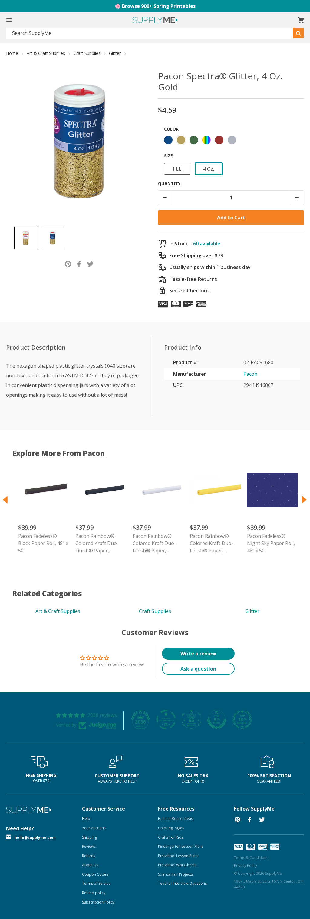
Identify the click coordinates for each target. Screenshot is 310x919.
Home (12, 53)
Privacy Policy (245, 865)
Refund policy (93, 892)
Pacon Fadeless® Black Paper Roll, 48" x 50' (43, 543)
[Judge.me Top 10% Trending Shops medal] (242, 719)
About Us (90, 864)
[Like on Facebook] (79, 263)
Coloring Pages (171, 828)
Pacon (250, 374)
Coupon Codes (95, 874)
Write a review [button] (198, 653)
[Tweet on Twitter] (90, 263)
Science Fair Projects (175, 874)
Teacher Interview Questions (182, 883)
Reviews (89, 846)
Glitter (115, 53)
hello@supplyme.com (35, 837)
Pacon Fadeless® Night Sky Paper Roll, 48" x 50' (271, 543)
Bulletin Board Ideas (175, 818)
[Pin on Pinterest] (68, 263)
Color (171, 129)
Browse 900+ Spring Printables (159, 6)
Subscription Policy (98, 902)
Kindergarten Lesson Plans (180, 846)
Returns (88, 855)
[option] (25, 238)
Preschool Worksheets (177, 864)
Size (168, 155)
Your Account (93, 828)
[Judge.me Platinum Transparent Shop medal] (166, 719)
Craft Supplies (87, 53)
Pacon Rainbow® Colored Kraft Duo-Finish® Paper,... (97, 543)
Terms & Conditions (251, 857)
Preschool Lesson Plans (178, 855)
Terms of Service (96, 883)
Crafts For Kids (170, 837)
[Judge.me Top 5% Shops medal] (216, 719)
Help (86, 818)
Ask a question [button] (198, 668)
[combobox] (149, 33)
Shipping (89, 837)
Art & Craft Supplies (46, 53)
